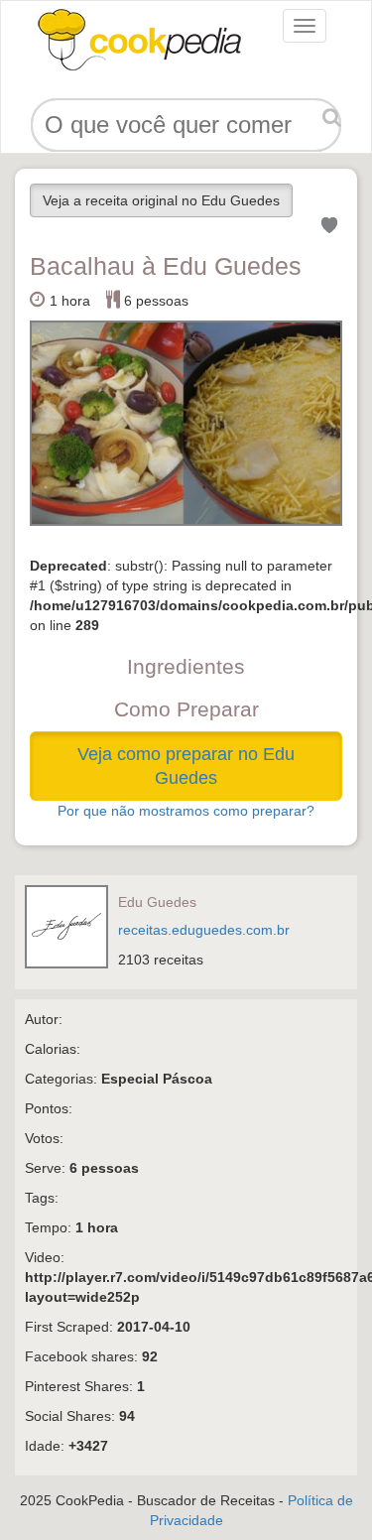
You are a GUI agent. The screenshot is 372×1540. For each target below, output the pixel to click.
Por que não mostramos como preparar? (186, 811)
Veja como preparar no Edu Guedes (186, 766)
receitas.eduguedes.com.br (204, 930)
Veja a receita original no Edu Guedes (161, 200)
